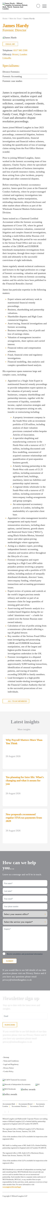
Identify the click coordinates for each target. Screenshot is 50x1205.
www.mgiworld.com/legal (12, 1187)
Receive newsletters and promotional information (25, 954)
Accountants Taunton (19, 1106)
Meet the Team (15, 18)
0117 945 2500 (20, 50)
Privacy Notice (33, 973)
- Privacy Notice (8, 1068)
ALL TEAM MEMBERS (17, 701)
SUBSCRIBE (10, 1025)
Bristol (15, 54)
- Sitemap (6, 1057)
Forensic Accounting (12, 76)
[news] (10, 1112)
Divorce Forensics (11, 71)
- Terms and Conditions (11, 1061)
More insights (24, 729)
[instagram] (6, 1112)
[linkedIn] (3, 1112)
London (23, 54)
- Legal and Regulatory (11, 1064)
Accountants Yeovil (37, 1106)
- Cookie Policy (8, 1071)
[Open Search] (38, 6)
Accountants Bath (9, 1104)
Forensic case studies (12, 81)
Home (5, 18)
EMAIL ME (10, 44)
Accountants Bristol (25, 1104)
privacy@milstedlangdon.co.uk (17, 980)
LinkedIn (7, 58)
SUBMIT (9, 961)
